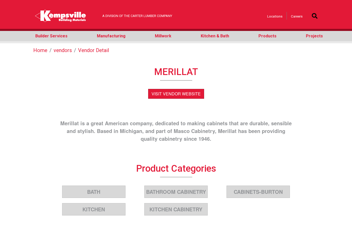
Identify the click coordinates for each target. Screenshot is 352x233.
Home (40, 50)
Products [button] (267, 36)
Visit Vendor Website (176, 94)
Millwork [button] (163, 36)
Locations (274, 16)
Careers (297, 16)
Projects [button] (314, 36)
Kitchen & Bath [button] (215, 36)
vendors (63, 50)
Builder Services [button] (51, 36)
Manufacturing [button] (111, 36)
